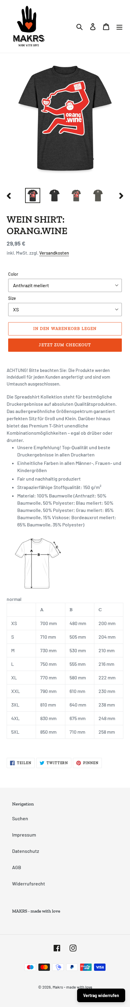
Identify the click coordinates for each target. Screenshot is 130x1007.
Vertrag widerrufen (101, 995)
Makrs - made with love (72, 987)
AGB (16, 867)
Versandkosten (54, 253)
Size (12, 298)
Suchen (20, 818)
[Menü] (119, 26)
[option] (33, 195)
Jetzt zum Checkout (65, 345)
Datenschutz (25, 851)
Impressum (24, 834)
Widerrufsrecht (28, 883)
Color (13, 274)
